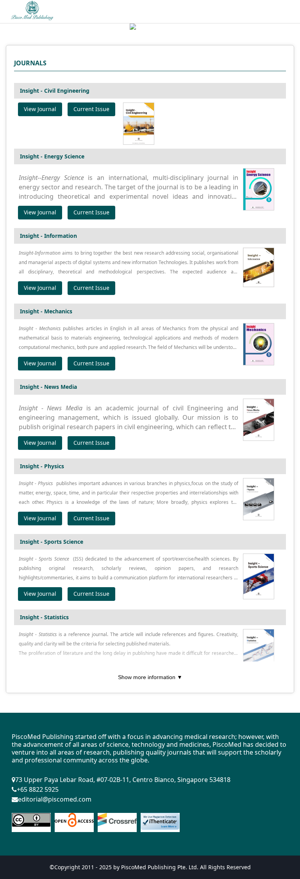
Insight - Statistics (44, 617)
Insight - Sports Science (51, 541)
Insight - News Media (48, 386)
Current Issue (91, 109)
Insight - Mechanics (46, 311)
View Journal (40, 109)
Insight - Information (48, 235)
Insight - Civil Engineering (54, 90)
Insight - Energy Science (52, 156)
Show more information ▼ (150, 677)
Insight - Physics (42, 466)
